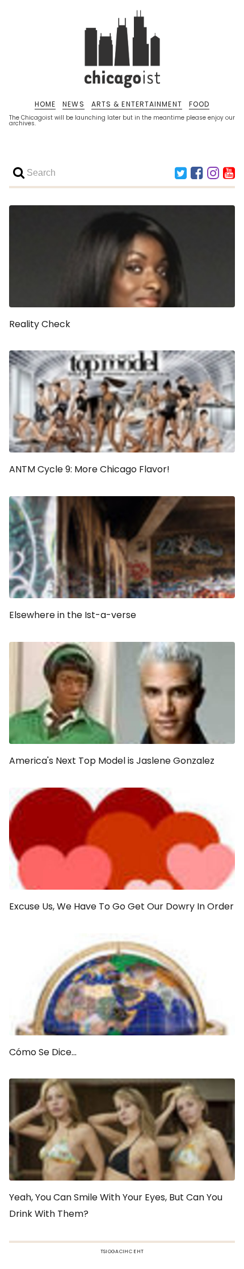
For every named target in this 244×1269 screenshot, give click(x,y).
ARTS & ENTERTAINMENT (136, 104)
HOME (45, 104)
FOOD (199, 104)
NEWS (73, 104)
